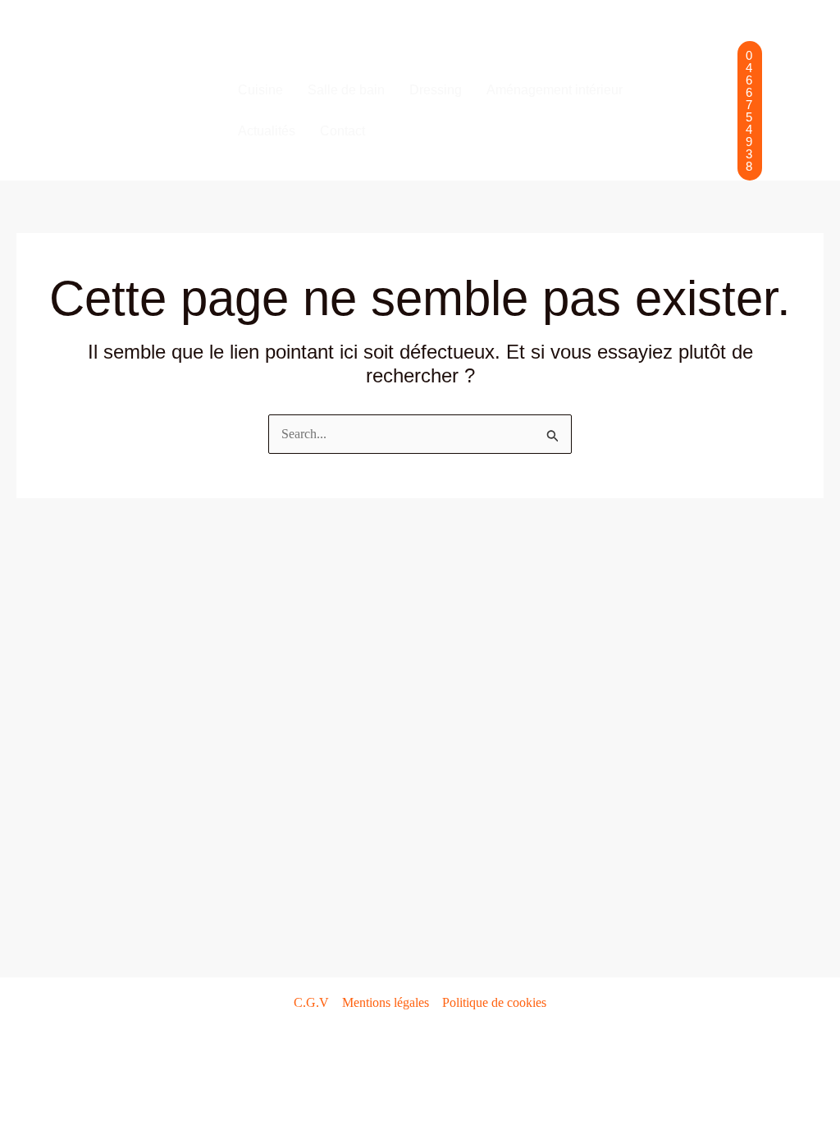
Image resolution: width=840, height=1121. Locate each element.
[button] (749, 111)
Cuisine (260, 90)
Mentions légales (385, 1002)
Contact (342, 131)
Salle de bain (346, 90)
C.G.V (311, 1002)
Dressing (435, 90)
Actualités (266, 131)
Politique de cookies (494, 1002)
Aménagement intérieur (554, 90)
